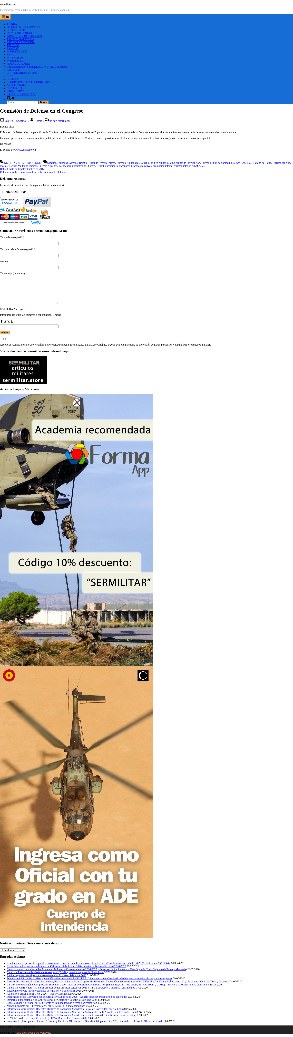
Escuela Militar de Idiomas (23, 165)
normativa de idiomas (83, 165)
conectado (29, 185)
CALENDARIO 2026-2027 (22, 72)
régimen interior (182, 165)
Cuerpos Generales (241, 162)
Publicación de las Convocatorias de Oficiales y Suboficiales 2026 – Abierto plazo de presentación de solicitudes (67, 996)
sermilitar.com (8, 4)
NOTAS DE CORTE (18, 63)
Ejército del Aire (281, 162)
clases (112, 162)
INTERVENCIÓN (17, 51)
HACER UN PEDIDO (19, 33)
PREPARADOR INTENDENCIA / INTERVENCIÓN (37, 66)
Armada (73, 162)
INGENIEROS (15, 57)
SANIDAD (13, 48)
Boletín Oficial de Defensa (93, 162)
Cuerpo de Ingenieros (128, 162)
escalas (3, 165)
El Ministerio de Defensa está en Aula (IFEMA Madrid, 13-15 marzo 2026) (47, 1018)
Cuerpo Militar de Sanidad (215, 162)
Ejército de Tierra (262, 162)
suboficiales (198, 165)
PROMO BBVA (16, 91)
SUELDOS (13, 78)
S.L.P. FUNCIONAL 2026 (21, 94)
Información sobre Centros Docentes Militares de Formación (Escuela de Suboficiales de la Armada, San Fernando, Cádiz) (72, 1012)
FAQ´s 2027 (13, 69)
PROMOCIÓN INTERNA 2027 (24, 36)
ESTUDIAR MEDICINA (21, 42)
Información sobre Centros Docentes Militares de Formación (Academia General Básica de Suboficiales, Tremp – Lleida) (71, 1015)
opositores (124, 165)
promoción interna (162, 165)
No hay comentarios (59, 120)
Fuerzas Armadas (48, 165)
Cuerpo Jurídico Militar (153, 162)
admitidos (52, 162)
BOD (10, 75)
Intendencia (64, 165)
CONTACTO (14, 88)
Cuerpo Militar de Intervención (183, 162)
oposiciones (111, 165)
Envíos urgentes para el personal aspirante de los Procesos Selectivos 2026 (46, 975)
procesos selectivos (141, 165)
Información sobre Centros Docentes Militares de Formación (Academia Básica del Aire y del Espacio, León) (65, 1008)
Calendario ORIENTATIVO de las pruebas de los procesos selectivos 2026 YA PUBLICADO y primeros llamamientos (71, 987)
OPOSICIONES (33, 162)
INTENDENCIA (16, 60)
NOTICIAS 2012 (13, 162)
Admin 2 (40, 120)
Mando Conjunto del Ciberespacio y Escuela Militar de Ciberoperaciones (46, 1005)
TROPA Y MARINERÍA (20, 39)
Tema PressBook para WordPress (33, 1032)
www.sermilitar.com (25, 149)
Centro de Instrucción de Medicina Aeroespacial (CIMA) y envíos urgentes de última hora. (55, 972)
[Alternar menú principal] (5, 17)
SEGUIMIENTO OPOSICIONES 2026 (28, 82)
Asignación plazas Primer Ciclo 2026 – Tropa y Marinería (38, 993)
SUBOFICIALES (16, 30)
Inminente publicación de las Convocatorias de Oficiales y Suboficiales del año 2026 (52, 999)
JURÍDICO (13, 45)
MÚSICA (12, 54)
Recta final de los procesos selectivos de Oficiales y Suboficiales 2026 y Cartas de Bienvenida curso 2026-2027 (66, 966)
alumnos (63, 162)
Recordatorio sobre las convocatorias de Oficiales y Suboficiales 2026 (44, 990)
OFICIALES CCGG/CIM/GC (23, 27)
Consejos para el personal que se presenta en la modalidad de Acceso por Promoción (52, 1002)
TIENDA (12, 24)
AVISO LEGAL (16, 85)
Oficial (100, 165)
